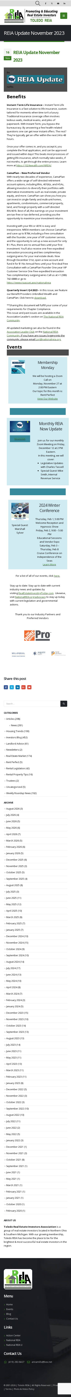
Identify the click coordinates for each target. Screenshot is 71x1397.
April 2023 (11, 1063)
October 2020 (13, 1204)
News (14, 725)
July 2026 (11, 815)
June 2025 (11, 898)
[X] (52, 3)
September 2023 (15, 1032)
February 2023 (14, 1076)
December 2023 (14, 1012)
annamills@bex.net (42, 1361)
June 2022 (11, 1127)
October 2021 (13, 1159)
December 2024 (14, 936)
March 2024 (12, 993)
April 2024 (11, 987)
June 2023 (11, 1051)
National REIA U (14, 1344)
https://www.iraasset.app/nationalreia (29, 282)
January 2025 (13, 929)
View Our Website (47, 398)
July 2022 (11, 1121)
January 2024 (13, 1006)
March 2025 (12, 917)
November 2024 (15, 942)
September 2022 (15, 1108)
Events (9, 1309)
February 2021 (14, 1191)
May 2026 (11, 827)
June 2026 (11, 821)
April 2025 (11, 910)
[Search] (63, 704)
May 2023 (11, 1057)
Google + (23, 687)
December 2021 (14, 1146)
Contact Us (12, 1318)
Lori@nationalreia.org (48, 339)
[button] (38, 3)
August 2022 (13, 1115)
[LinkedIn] (64, 3)
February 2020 (14, 1210)
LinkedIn (18, 687)
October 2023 (13, 1025)
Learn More (49, 564)
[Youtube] (58, 3)
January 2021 (13, 1197)
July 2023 (11, 1044)
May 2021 (11, 1178)
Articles (10, 719)
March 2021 (12, 1185)
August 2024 (13, 961)
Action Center (13, 1335)
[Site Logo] (31, 15)
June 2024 (11, 974)
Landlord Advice (15, 743)
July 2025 (11, 891)
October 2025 (13, 872)
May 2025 (11, 904)
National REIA (13, 1340)
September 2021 (15, 1166)
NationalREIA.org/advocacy (30, 597)
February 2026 (14, 846)
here (56, 575)
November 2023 (15, 1019)
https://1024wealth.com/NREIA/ (33, 165)
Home (9, 1304)
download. (40, 297)
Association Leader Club (20, 331)
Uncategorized (14, 787)
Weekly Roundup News (18, 793)
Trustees (11, 780)
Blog (8, 1313)
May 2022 (11, 1134)
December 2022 (14, 1089)
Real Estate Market (16, 756)
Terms (8, 1389)
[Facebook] (45, 3)
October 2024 (13, 949)
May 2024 (11, 980)
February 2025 (14, 923)
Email (29, 687)
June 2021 (11, 1172)
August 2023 (13, 1038)
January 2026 (13, 853)
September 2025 (15, 878)
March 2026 (12, 840)
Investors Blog (14, 737)
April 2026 (11, 834)
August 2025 (13, 885)
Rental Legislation (15, 768)
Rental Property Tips (17, 774)
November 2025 (15, 866)
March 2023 (12, 1070)
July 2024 (11, 968)
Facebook (6, 687)
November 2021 (15, 1153)
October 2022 (13, 1102)
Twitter (12, 687)
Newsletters (12, 749)
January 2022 (13, 1140)
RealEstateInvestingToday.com (36, 593)
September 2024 (15, 955)
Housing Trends (14, 731)
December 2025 (14, 859)
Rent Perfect (12, 762)
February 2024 (14, 1000)
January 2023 (13, 1083)
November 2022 (15, 1095)
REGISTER (19, 438)
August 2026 (13, 808)
